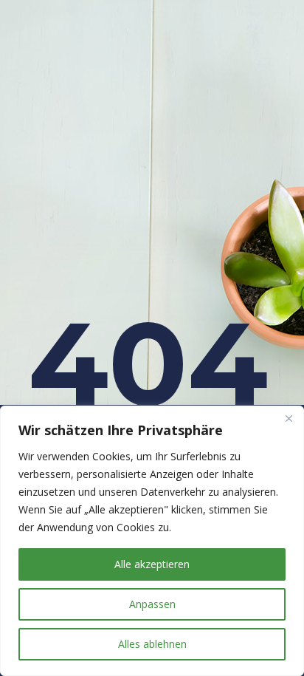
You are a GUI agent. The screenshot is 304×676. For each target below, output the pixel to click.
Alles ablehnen (152, 644)
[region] (152, 541)
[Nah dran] (288, 418)
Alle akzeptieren (152, 564)
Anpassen (152, 604)
